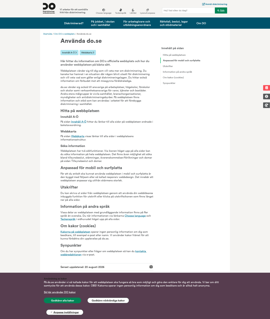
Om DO (201, 23)
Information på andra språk (177, 71)
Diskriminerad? (73, 23)
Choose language (135, 215)
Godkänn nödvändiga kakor (108, 300)
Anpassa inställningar (66, 312)
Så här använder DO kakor (60, 292)
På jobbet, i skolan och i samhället (102, 23)
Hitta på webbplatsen (174, 54)
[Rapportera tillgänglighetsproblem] (266, 97)
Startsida (47, 33)
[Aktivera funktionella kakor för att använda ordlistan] (266, 88)
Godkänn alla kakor (62, 300)
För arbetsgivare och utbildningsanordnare (137, 23)
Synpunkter (169, 82)
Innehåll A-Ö (68, 52)
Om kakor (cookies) (173, 77)
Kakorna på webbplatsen (75, 231)
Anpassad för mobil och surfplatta (181, 60)
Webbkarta (87, 52)
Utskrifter (168, 66)
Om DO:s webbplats (64, 33)
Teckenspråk (68, 219)
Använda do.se (84, 33)
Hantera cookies (266, 105)
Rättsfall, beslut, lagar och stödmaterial (174, 23)
